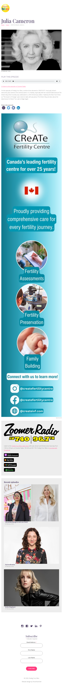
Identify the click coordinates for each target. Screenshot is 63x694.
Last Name (31, 658)
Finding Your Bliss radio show (20, 446)
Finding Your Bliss (34, 678)
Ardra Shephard (10, 607)
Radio (7, 25)
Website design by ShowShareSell (31, 682)
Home (2, 25)
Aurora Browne (10, 565)
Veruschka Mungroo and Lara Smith (16, 522)
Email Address (31, 642)
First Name (31, 650)
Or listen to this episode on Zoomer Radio (13, 86)
